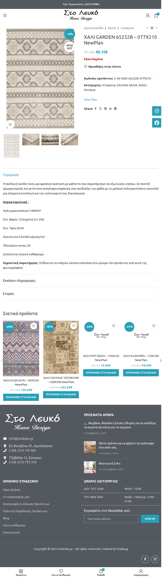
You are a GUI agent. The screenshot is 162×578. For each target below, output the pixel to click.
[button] (7, 79)
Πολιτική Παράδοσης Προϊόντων (25, 511)
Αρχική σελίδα (93, 28)
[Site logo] (81, 15)
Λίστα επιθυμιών (14, 525)
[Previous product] (147, 28)
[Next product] (156, 28)
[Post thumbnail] (90, 448)
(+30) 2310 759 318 (22, 462)
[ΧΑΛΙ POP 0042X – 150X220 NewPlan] (101, 336)
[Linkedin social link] (110, 108)
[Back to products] (152, 28)
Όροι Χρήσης (12, 489)
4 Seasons (127, 28)
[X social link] (100, 108)
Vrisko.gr (122, 549)
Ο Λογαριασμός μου (16, 497)
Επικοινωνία (11, 532)
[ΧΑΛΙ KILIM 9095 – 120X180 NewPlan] (141, 336)
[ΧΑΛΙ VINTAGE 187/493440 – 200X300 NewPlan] (61, 347)
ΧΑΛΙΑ (112, 28)
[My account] (148, 15)
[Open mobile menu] (5, 15)
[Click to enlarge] (10, 124)
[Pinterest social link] (105, 108)
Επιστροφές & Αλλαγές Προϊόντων (26, 504)
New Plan (90, 99)
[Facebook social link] (95, 108)
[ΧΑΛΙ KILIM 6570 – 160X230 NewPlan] (21, 349)
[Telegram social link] (115, 108)
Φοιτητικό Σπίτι (110, 463)
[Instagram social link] (155, 559)
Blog (6, 518)
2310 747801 (92, 4)
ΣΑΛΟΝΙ (122, 85)
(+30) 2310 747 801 (22, 450)
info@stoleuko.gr (21, 438)
